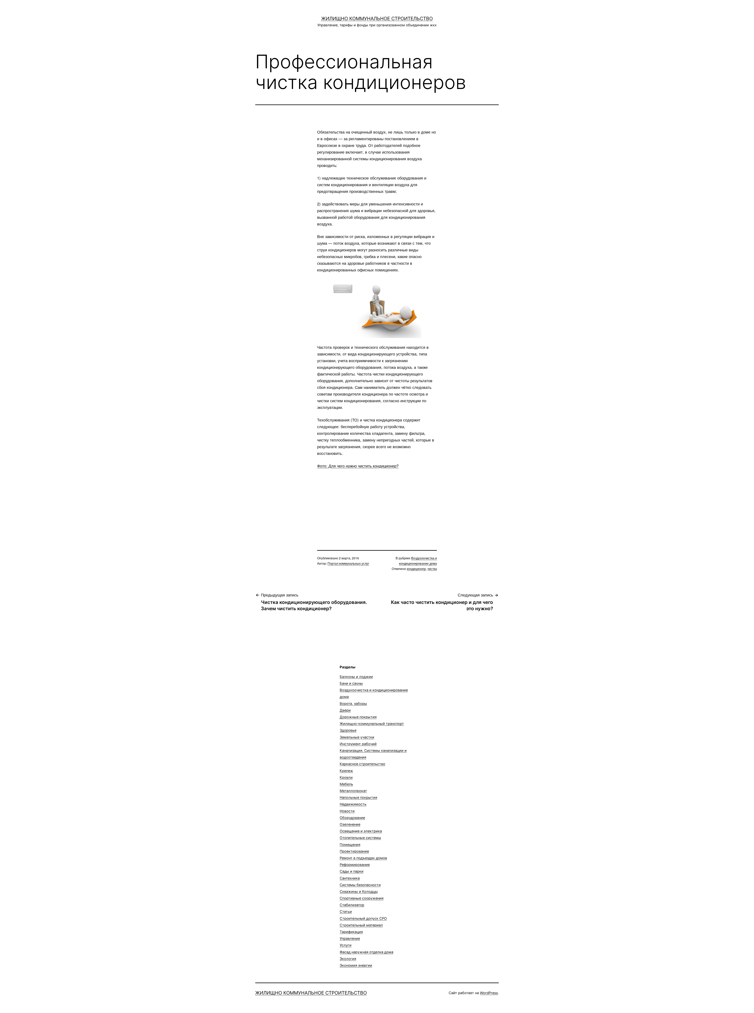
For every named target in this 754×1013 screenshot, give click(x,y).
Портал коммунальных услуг (348, 563)
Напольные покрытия (358, 797)
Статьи (346, 912)
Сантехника (350, 878)
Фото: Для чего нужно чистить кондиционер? (358, 466)
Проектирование (354, 851)
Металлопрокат (353, 791)
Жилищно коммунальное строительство (377, 18)
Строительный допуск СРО (363, 918)
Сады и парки (351, 871)
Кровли (346, 777)
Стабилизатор (352, 905)
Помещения (350, 845)
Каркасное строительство (362, 764)
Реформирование (355, 865)
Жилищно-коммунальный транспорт (372, 724)
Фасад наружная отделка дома (366, 952)
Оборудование (352, 818)
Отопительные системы (360, 838)
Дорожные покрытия (358, 717)
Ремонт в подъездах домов (363, 858)
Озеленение (350, 824)
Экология (348, 959)
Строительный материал (361, 925)
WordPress (489, 993)
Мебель (346, 784)
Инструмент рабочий (358, 744)
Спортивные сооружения (361, 898)
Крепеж (346, 771)
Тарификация (351, 932)
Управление (350, 938)
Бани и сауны (351, 683)
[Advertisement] (377, 502)
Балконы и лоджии (356, 677)
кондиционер (416, 568)
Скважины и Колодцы (359, 891)
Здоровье (348, 730)
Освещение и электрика (361, 831)
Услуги (345, 945)
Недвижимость (353, 804)
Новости (347, 811)
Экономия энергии (356, 965)
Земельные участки (357, 737)
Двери (345, 710)
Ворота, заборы (353, 704)
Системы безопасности (360, 885)
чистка (432, 568)
